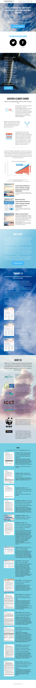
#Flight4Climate (18, 263)
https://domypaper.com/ (19, 222)
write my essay (27, 433)
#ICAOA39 (8, 88)
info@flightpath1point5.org (24, 450)
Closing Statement (18, 26)
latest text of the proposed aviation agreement (23, 533)
